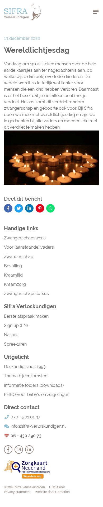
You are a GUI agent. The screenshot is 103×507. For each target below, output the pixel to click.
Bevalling (13, 265)
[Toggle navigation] (96, 11)
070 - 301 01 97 (25, 416)
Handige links (21, 228)
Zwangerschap (18, 256)
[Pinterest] (40, 208)
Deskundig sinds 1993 (25, 366)
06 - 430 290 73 (26, 435)
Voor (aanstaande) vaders (29, 247)
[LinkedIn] (29, 208)
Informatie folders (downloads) (34, 385)
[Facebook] (8, 208)
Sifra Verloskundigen (22, 11)
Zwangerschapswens (25, 237)
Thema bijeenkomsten (25, 375)
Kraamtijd (13, 275)
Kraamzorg (15, 284)
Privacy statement (17, 492)
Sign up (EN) (16, 325)
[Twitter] (19, 208)
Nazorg (11, 334)
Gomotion (62, 492)
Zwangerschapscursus (26, 293)
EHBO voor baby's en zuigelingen (36, 394)
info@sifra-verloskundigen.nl (38, 426)
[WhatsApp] (50, 208)
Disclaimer (57, 487)
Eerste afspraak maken (26, 316)
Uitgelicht (16, 357)
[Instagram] (19, 449)
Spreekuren (15, 344)
